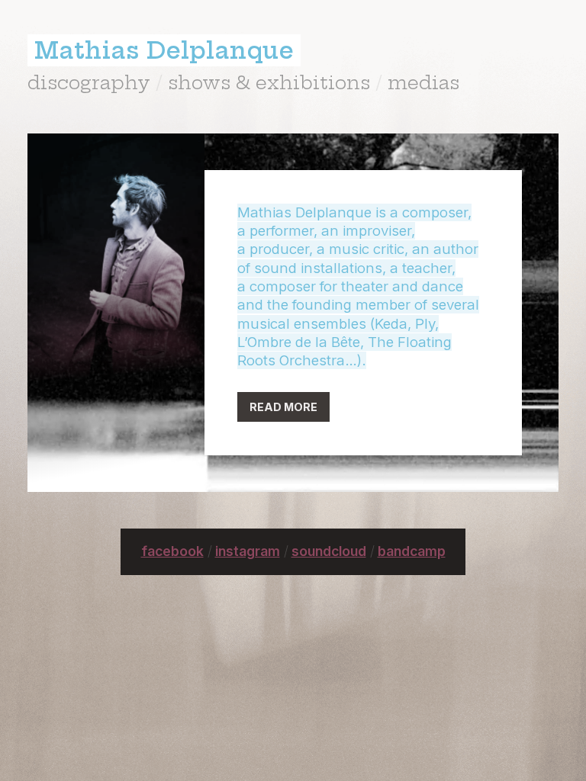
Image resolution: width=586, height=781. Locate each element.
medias (423, 82)
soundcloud (328, 551)
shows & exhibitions (269, 82)
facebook (172, 551)
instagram (247, 551)
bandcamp (412, 551)
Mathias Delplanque (164, 50)
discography (88, 82)
